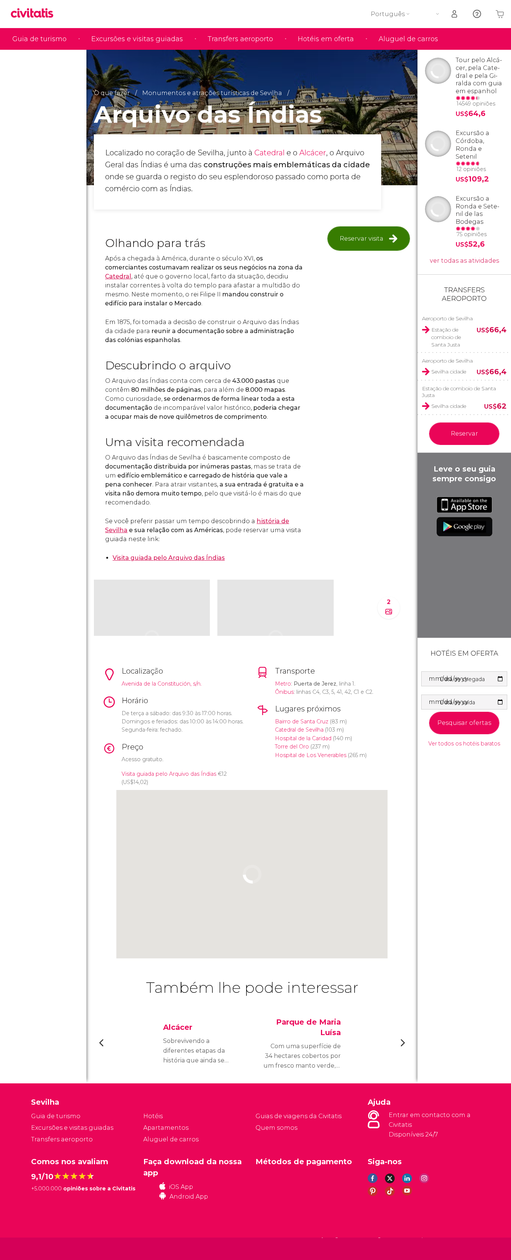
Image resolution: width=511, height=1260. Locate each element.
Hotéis (153, 1116)
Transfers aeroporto (240, 39)
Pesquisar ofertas (464, 722)
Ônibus (284, 692)
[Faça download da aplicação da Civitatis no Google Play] (464, 526)
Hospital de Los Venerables (310, 755)
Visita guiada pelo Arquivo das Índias (169, 774)
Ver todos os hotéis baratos (464, 744)
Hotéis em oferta (326, 39)
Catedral (270, 152)
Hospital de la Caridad (303, 738)
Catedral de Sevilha (299, 729)
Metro (283, 683)
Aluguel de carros (408, 39)
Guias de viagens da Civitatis (299, 1116)
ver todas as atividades (464, 260)
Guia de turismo (39, 39)
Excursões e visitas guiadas (137, 39)
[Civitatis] (50, 1248)
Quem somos (276, 1127)
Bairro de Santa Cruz (301, 721)
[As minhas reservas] (455, 14)
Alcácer (312, 152)
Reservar (464, 433)
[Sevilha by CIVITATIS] (35, 13)
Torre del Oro (292, 746)
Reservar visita (361, 238)
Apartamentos (166, 1127)
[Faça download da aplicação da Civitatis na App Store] (464, 505)
